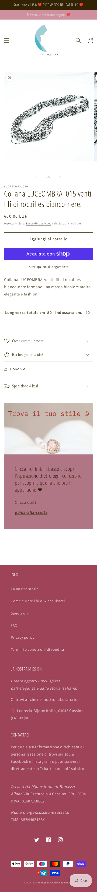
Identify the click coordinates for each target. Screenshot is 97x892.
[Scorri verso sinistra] (37, 176)
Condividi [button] (18, 369)
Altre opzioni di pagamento (48, 267)
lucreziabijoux (41, 882)
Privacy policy (22, 637)
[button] (7, 40)
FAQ (14, 625)
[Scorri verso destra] (60, 176)
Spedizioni (20, 613)
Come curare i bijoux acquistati (38, 600)
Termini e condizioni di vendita (37, 649)
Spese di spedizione (38, 223)
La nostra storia (25, 588)
